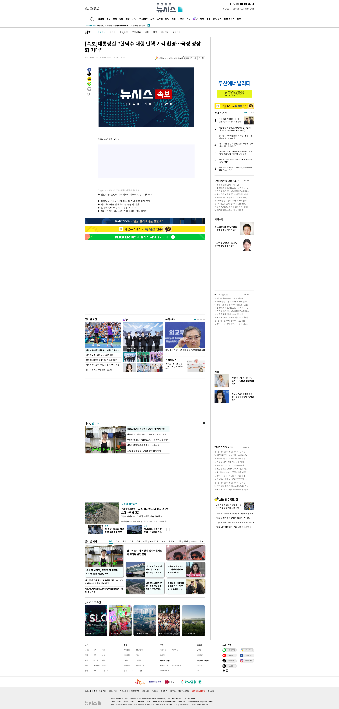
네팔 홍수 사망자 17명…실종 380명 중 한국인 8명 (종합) (154, 586)
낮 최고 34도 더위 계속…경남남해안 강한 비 (107, 25)
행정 (155, 32)
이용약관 (164, 691)
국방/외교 (136, 32)
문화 (174, 19)
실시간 (101, 19)
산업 (134, 19)
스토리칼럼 (139, 650)
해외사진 (175, 650)
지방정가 (165, 32)
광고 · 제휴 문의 (100, 691)
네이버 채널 (231, 650)
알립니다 (211, 691)
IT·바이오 (143, 19)
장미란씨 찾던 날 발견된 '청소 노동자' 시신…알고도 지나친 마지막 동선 (154, 569)
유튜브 (231, 655)
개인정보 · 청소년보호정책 (179, 691)
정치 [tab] (245, 112)
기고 (137, 655)
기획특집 (139, 660)
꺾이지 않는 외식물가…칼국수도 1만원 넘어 (174, 366)
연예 (189, 19)
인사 (125, 671)
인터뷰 (126, 660)
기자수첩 (219, 219)
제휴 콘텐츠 (229, 19)
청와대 (112, 32)
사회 (152, 19)
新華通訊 (200, 655)
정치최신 (102, 32)
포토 (209, 19)
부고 (133, 671)
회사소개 (88, 691)
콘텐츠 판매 (124, 691)
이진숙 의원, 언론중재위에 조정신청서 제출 (102, 365)
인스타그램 (248, 660)
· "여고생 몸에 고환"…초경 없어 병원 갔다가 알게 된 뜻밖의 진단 (234, 522)
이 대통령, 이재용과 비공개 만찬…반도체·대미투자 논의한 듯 (176, 586)
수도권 (160, 19)
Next (168, 529)
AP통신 (199, 650)
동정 (141, 671)
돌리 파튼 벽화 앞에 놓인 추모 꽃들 (99, 369)
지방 (167, 19)
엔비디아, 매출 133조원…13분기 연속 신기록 (153, 532)
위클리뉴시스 (249, 9)
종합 (111, 541)
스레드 (231, 666)
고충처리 (145, 691)
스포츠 (181, 19)
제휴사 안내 (113, 691)
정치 (108, 19)
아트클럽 (127, 655)
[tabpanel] (185, 338)
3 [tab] (201, 319)
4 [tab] (204, 319)
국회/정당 (123, 32)
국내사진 (163, 650)
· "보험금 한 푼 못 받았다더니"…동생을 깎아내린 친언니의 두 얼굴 (234, 513)
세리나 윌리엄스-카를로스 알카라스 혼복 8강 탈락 (103, 350)
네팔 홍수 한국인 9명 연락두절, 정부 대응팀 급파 (185, 350)
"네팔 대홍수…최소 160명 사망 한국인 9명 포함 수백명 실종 (145, 510)
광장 (202, 19)
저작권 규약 (135, 691)
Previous (86, 529)
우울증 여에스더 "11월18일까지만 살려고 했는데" (147, 439)
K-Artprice (227, 9)
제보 (239, 19)
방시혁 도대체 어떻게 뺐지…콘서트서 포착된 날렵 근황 (144, 552)
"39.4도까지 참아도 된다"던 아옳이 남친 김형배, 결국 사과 (104, 590)
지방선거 (177, 32)
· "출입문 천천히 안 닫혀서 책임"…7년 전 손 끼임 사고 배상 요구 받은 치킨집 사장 (234, 518)
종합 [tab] (252, 112)
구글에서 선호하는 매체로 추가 (171, 58)
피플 (217, 372)
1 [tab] (195, 319)
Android (199, 665)
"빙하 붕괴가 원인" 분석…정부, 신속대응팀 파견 (142, 516)
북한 (147, 32)
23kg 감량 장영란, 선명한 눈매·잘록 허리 (144, 450)
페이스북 (248, 655)
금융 (128, 19)
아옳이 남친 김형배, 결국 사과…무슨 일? (143, 445)
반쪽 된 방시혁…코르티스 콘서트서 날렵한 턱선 (146, 434)
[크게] (203, 58)
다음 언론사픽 (249, 650)
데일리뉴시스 (140, 665)
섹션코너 (127, 665)
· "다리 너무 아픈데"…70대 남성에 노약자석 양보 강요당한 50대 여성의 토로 (234, 527)
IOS (198, 670)
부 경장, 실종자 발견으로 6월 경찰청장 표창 (114, 532)
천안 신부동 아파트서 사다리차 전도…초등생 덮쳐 (103, 355)
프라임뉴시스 (238, 9)
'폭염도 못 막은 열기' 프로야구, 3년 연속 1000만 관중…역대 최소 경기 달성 (104, 582)
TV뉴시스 (217, 19)
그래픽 (162, 655)
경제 (121, 19)
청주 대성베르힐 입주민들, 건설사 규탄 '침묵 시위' (103, 360)
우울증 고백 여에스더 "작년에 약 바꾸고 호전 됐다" (175, 569)
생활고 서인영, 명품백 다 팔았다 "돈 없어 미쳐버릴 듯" (102, 572)
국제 (115, 19)
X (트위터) (231, 660)
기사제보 (155, 691)
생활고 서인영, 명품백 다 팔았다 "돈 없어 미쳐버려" (147, 428)
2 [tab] (198, 319)
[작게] (199, 58)
